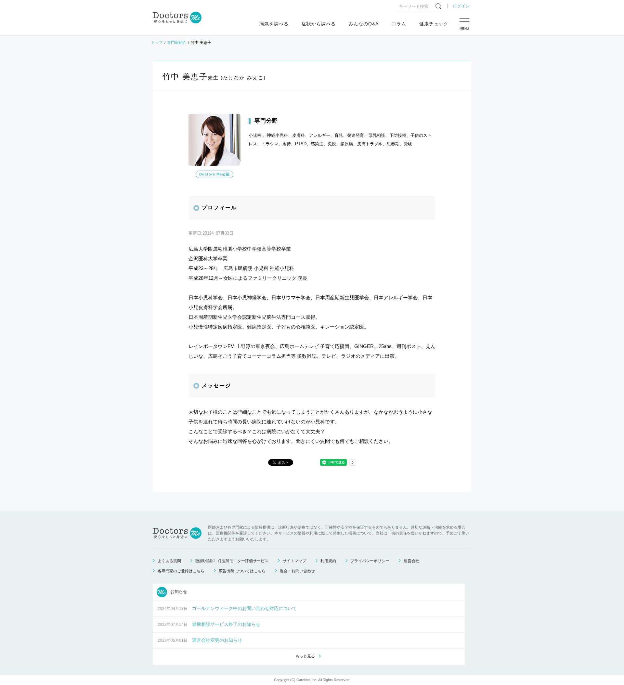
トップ (157, 42)
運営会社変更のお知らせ (217, 640)
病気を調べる (274, 23)
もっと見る (305, 656)
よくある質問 (169, 561)
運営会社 (411, 561)
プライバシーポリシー (369, 561)
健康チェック (433, 23)
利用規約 (328, 561)
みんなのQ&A (364, 23)
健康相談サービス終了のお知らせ (226, 624)
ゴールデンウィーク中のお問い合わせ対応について (244, 608)
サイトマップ (294, 561)
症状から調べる (319, 23)
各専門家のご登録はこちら (181, 571)
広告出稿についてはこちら (242, 571)
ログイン (461, 6)
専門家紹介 (177, 42)
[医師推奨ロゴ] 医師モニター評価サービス (231, 561)
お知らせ (178, 591)
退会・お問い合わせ (297, 571)
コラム (399, 23)
